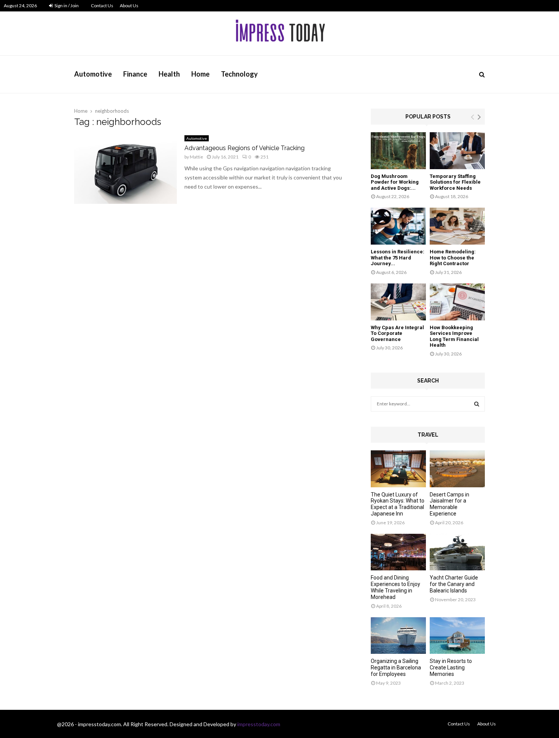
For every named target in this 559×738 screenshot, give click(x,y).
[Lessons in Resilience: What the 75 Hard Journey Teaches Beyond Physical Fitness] (398, 226)
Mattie (196, 157)
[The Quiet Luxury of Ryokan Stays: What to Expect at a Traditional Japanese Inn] (398, 468)
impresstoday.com (258, 724)
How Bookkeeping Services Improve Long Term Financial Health (454, 336)
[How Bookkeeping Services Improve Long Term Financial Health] (457, 301)
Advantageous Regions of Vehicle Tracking (244, 148)
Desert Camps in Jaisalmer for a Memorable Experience (449, 504)
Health (169, 74)
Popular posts (428, 117)
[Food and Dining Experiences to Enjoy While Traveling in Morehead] (398, 552)
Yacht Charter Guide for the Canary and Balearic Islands (454, 584)
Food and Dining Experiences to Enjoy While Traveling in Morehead (395, 587)
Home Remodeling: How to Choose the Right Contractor (453, 257)
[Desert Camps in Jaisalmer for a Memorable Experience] (457, 468)
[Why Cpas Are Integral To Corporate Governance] (398, 301)
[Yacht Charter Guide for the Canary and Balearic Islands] (457, 552)
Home (200, 74)
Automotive (93, 74)
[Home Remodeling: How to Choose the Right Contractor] (457, 226)
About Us (129, 5)
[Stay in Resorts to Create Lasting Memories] (457, 635)
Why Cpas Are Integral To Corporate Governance (397, 333)
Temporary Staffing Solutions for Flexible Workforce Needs (455, 182)
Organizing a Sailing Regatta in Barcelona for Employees (396, 667)
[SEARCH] (476, 403)
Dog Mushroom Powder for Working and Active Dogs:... (395, 182)
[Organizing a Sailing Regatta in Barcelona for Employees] (398, 635)
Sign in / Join (66, 5)
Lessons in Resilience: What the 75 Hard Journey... (397, 257)
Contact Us (102, 5)
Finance (135, 74)
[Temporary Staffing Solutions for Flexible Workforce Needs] (457, 150)
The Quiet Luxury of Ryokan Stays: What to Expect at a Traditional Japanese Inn (397, 504)
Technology (239, 74)
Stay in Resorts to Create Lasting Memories (451, 667)
